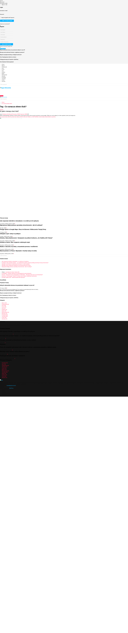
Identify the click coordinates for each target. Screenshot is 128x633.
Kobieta (3, 72)
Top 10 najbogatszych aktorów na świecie (8, 57)
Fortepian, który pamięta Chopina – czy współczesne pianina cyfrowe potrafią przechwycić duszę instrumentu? (25, 262)
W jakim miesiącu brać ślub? (9, 111)
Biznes (3, 65)
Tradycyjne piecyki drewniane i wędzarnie (12, 355)
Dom (3, 68)
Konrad (3, 274)
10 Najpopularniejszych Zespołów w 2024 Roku (9, 59)
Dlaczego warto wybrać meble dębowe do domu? (14, 351)
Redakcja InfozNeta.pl (7, 114)
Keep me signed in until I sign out (7, 17)
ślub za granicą (52, 116)
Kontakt (3, 390)
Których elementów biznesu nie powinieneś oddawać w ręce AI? (12, 49)
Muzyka (3, 76)
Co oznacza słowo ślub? (5, 116)
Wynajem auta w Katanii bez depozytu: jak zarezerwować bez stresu (16, 265)
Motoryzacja (4, 74)
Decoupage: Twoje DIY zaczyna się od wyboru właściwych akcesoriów (22, 276)
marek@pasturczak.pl (11, 385)
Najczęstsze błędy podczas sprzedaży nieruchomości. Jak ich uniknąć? (21, 225)
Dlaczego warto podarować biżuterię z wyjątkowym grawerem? (12, 52)
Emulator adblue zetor (6, 277)
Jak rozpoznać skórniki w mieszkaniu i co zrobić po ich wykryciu (19, 221)
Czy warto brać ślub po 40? (16, 116)
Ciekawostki (4, 66)
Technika (4, 78)
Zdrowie (3, 81)
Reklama (4, 392)
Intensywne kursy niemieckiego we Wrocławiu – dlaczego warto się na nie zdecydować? (24, 274)
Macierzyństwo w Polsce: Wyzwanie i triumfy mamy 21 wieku (18, 251)
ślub (35, 116)
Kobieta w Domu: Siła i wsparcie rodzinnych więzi (15, 242)
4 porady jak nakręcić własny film (12, 272)
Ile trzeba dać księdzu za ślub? (28, 116)
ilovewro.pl (4, 276)
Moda (3, 73)
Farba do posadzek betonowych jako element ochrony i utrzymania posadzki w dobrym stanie (28, 347)
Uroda (3, 79)
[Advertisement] (24, 92)
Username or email (3, 10)
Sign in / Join (4, 4)
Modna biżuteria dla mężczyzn (18, 277)
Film (3, 70)
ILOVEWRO (4, 273)
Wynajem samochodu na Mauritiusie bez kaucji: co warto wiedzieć (16, 264)
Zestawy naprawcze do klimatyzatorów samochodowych (19, 273)
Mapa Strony (4, 394)
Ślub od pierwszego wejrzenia (42, 116)
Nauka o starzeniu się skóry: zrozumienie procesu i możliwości (19, 246)
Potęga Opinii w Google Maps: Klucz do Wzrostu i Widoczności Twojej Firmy (23, 229)
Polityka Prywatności (6, 393)
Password (2, 14)
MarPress (11, 388)
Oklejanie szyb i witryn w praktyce (10, 233)
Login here (10, 46)
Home (3, 64)
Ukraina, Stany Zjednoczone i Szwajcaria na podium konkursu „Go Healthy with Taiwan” (26, 238)
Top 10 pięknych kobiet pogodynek (7, 61)
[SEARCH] (126, 84)
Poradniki (4, 77)
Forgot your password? (5, 23)
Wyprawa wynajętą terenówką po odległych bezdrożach (11, 54)
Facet (3, 69)
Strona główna (5, 389)
